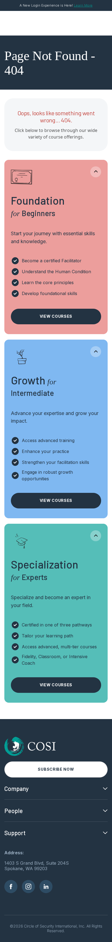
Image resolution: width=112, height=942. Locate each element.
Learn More (83, 5)
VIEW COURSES (56, 316)
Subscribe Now (56, 769)
